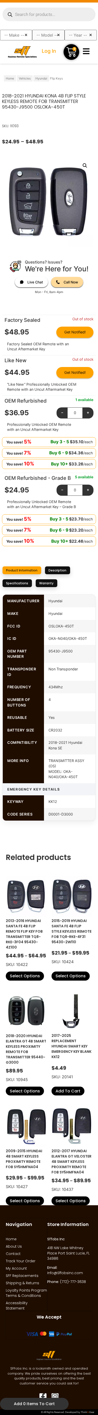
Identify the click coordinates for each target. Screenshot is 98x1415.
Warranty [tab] (46, 583)
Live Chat (35, 282)
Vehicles (25, 78)
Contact (13, 1253)
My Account (16, 1268)
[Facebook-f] (42, 1396)
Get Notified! (75, 332)
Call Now (71, 282)
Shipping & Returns (22, 1283)
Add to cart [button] (68, 1091)
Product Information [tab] (21, 570)
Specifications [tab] (17, 583)
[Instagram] (55, 1396)
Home (10, 78)
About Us (14, 1246)
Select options (25, 976)
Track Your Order (20, 1261)
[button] (84, 165)
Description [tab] (57, 570)
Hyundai (41, 78)
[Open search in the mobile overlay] (49, 14)
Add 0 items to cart (34, 1404)
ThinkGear (87, 1412)
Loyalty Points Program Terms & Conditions (26, 1293)
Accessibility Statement (17, 1305)
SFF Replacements (22, 1275)
